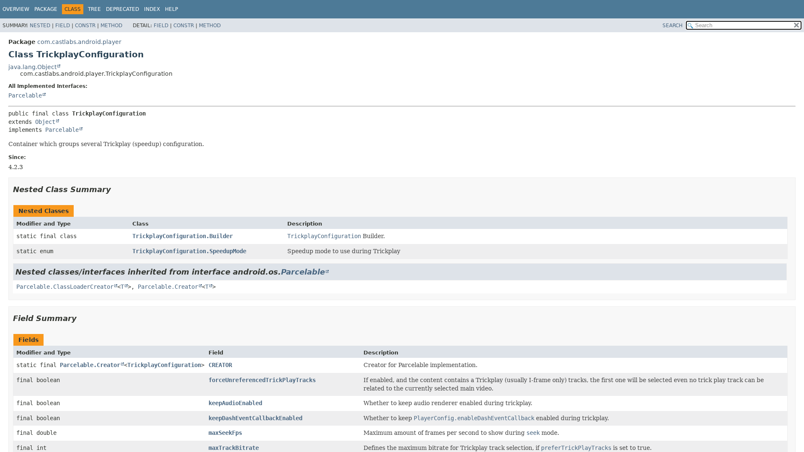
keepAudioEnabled (235, 403)
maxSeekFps (225, 432)
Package (45, 9)
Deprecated (122, 9)
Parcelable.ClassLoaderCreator (64, 286)
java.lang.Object (32, 67)
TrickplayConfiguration (164, 365)
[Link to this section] (116, 189)
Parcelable (25, 95)
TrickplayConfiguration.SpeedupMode (189, 251)
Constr (85, 25)
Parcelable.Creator (168, 286)
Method (111, 25)
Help (171, 9)
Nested (40, 25)
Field (62, 25)
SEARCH (672, 25)
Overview (16, 9)
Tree (94, 9)
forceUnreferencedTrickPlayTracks (262, 380)
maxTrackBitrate (234, 447)
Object (45, 121)
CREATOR (220, 365)
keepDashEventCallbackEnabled (255, 418)
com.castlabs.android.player (79, 42)
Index (152, 9)
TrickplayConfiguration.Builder (182, 236)
